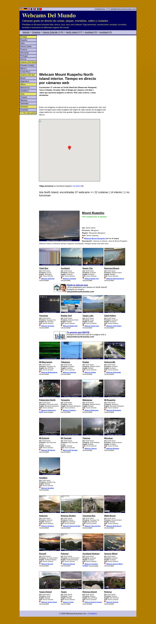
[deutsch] (26, 10)
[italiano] (37, 10)
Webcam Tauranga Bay (93, 526)
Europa (23, 37)
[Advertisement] (87, 53)
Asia (22, 94)
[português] (40, 10)
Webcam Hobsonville (113, 372)
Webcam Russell (47, 564)
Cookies (92, 614)
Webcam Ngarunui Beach (115, 279)
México (23, 69)
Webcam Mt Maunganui (49, 372)
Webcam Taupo (68, 602)
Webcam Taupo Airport (49, 602)
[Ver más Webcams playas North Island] (49, 265)
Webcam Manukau (112, 448)
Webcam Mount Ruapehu (94, 238)
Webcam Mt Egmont (48, 450)
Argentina (24, 81)
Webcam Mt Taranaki (70, 450)
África (22, 84)
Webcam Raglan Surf (70, 326)
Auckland (89, 32)
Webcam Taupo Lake (92, 326)
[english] (29, 10)
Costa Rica (25, 72)
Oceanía (36, 32)
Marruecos (25, 88)
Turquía (23, 97)
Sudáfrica (24, 91)
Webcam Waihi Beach (113, 526)
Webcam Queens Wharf (114, 564)
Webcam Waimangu (91, 410)
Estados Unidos (27, 65)
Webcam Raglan (90, 372)
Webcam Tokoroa (91, 448)
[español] (22, 10)
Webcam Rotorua (112, 602)
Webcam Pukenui (69, 564)
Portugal (24, 56)
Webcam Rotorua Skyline (71, 526)
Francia (23, 50)
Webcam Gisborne (47, 526)
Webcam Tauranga (47, 326)
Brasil (22, 78)
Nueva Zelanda (50, 32)
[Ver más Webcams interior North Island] (49, 397)
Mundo (26, 32)
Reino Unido (25, 46)
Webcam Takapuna (69, 372)
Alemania (24, 53)
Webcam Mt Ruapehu (113, 410)
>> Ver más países (28, 113)
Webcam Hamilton (47, 488)
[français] (33, 10)
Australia (24, 110)
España (23, 40)
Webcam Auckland (69, 279)
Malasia (23, 100)
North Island (72, 32)
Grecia (23, 59)
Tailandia (24, 103)
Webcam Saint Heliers (114, 326)
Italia (22, 43)
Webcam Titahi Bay (48, 279)
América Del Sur (27, 75)
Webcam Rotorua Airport (93, 602)
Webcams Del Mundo (49, 15)
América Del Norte (28, 62)
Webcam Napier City (92, 279)
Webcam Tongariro (69, 410)
